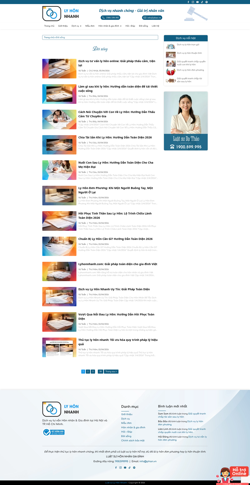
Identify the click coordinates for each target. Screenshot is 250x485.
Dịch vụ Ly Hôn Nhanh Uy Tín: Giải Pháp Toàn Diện (114, 289)
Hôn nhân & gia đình (133, 427)
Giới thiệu (126, 414)
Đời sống (126, 436)
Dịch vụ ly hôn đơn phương (190, 70)
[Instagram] (120, 467)
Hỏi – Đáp (126, 432)
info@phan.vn (148, 461)
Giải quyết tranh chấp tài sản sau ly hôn (189, 80)
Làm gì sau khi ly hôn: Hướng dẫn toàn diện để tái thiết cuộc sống (118, 88)
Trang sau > (111, 371)
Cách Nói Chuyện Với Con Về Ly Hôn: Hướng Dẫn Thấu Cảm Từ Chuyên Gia (116, 114)
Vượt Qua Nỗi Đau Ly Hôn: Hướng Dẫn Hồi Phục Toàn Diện (116, 316)
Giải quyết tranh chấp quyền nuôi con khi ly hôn (191, 63)
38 (100, 371)
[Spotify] (134, 467)
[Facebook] (116, 467)
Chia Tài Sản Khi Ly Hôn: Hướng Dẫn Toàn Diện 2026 (115, 137)
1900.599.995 (121, 461)
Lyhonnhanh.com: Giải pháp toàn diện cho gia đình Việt (117, 264)
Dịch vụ (125, 419)
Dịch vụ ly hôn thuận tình (189, 53)
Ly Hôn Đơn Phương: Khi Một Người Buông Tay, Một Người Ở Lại (115, 190)
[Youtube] (125, 467)
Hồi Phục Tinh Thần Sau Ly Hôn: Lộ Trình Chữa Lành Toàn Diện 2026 (115, 215)
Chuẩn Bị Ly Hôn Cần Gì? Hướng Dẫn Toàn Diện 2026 (115, 239)
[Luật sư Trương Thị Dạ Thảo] (186, 121)
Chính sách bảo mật (133, 440)
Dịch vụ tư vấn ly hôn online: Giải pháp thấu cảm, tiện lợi (116, 63)
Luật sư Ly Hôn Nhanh (116, 483)
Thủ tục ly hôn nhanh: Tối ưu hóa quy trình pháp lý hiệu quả (118, 342)
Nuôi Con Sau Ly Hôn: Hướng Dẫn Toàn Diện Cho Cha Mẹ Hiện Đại (115, 164)
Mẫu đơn (126, 423)
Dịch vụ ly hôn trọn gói (188, 45)
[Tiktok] (130, 467)
